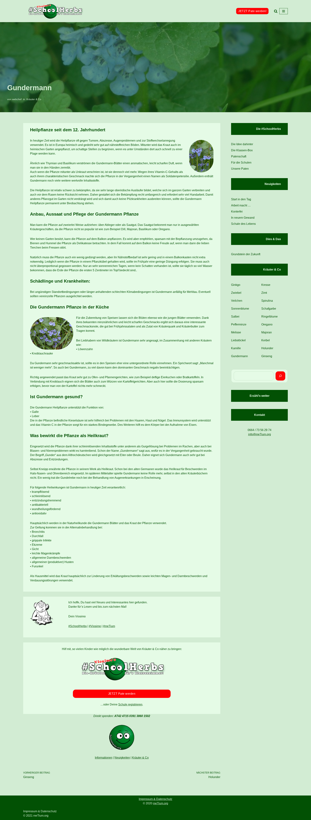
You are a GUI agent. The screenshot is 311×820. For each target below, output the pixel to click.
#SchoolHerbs (77, 626)
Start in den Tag (241, 199)
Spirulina (267, 300)
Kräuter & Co (33, 99)
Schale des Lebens (243, 223)
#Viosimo (95, 626)
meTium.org (160, 803)
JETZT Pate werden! (252, 11)
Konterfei (237, 211)
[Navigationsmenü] (283, 11)
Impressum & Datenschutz (155, 799)
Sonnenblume (240, 308)
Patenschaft (238, 156)
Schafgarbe (268, 308)
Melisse (236, 332)
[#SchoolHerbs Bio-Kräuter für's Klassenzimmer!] (55, 11)
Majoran (266, 332)
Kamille (236, 348)
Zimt (264, 292)
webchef (17, 99)
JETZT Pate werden (122, 693)
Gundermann (239, 356)
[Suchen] (276, 11)
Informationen (103, 757)
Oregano (266, 324)
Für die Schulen (241, 162)
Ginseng (266, 356)
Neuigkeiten (122, 757)
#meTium (109, 626)
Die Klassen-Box (242, 150)
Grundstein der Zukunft (245, 254)
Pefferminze (238, 324)
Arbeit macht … (241, 205)
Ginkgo (235, 284)
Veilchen (236, 300)
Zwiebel (236, 292)
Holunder (267, 348)
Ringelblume (269, 316)
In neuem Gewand (242, 217)
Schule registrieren (130, 704)
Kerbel (265, 340)
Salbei (235, 316)
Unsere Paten (240, 168)
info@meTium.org (259, 434)
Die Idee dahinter (242, 144)
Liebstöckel (238, 340)
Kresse (265, 284)
